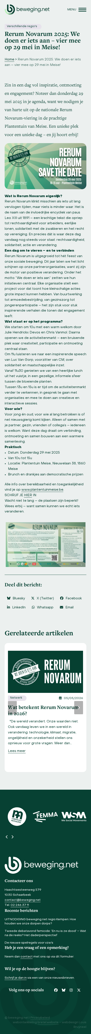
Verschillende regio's (22, 26)
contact (27, 956)
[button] (76, 9)
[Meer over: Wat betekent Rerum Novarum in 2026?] (45, 671)
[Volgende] (78, 707)
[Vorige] (12, 707)
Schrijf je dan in (16, 977)
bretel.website (48, 1022)
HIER (28, 495)
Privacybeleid (40, 1018)
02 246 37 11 (20, 905)
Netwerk (16, 698)
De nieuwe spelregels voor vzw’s (29, 942)
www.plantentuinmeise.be (42, 489)
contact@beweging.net (23, 900)
